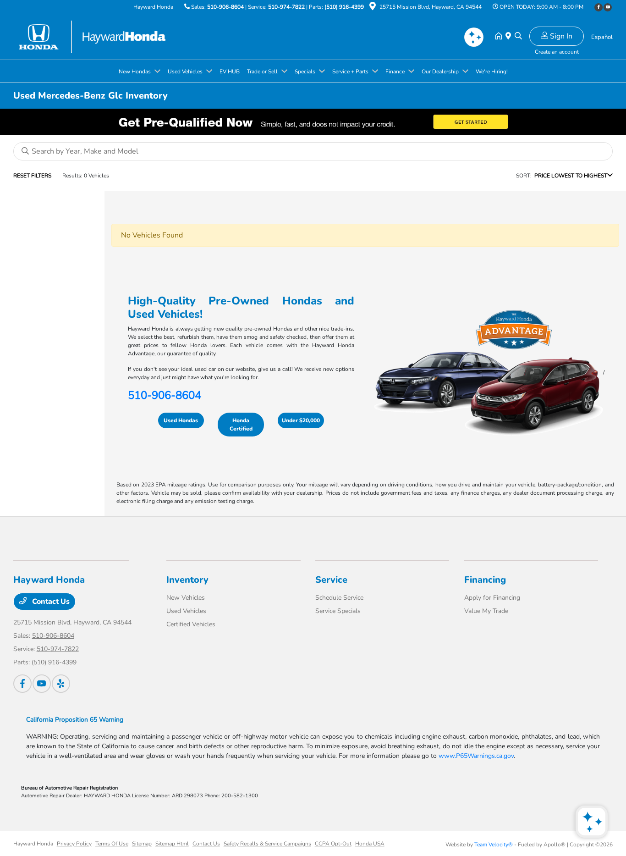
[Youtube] (608, 7)
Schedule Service (339, 597)
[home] (500, 36)
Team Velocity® (493, 844)
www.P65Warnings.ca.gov (476, 755)
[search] (518, 36)
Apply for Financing (492, 597)
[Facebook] (598, 7)
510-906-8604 (225, 7)
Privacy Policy (74, 843)
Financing (485, 580)
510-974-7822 (286, 7)
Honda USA (369, 843)
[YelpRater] (61, 683)
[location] (372, 7)
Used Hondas (181, 420)
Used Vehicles (186, 611)
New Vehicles (185, 597)
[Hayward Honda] (92, 36)
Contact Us (50, 601)
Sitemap (142, 843)
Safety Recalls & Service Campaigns (267, 843)
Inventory (187, 580)
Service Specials (338, 611)
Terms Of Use (111, 843)
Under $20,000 (301, 420)
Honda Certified (241, 424)
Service (331, 580)
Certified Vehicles (190, 624)
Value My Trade (486, 611)
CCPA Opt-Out (333, 843)
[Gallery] (313, 122)
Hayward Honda (33, 843)
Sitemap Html (172, 843)
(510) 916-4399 (344, 7)
